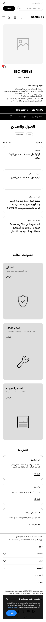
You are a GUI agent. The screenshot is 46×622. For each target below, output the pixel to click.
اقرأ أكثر (8, 277)
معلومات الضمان (23, 77)
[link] (4, 66)
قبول (11, 613)
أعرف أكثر (37, 474)
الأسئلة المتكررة (19, 134)
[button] (23, 156)
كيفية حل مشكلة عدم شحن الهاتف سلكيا (28, 89)
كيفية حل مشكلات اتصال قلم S (31, 96)
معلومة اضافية (22, 117)
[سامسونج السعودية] (38, 17)
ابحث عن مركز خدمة (33, 524)
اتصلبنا (11, 116)
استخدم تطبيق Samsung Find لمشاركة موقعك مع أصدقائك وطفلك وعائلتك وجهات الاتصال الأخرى (24, 99)
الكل (29, 134)
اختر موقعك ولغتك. (37, 3)
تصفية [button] (38, 143)
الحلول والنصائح (37, 117)
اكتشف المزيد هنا (13, 607)
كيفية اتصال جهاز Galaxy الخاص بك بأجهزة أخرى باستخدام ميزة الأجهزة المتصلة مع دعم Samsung (23, 92)
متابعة (9, 8)
